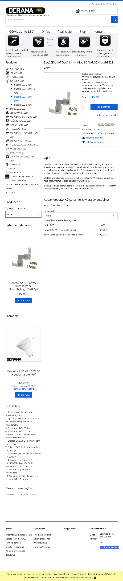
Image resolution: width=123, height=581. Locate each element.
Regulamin (10, 554)
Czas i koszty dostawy (15, 538)
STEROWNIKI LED (19, 112)
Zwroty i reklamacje (14, 546)
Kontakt (93, 538)
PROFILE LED (16, 76)
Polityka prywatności (15, 550)
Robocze (34, 494)
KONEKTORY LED (19, 124)
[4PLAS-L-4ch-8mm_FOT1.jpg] (62, 100)
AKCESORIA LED (18, 148)
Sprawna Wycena (41, 546)
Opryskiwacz (11, 494)
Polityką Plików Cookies (81, 574)
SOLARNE (10, 168)
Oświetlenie (23, 494)
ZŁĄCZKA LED (17, 80)
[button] (92, 137)
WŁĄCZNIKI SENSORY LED (23, 116)
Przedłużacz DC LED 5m (19, 428)
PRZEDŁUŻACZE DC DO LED (24, 144)
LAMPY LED (15, 164)
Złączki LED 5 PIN (23, 104)
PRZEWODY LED (18, 128)
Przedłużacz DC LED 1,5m (19, 431)
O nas (92, 534)
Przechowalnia (40, 542)
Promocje (10, 192)
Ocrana (96, 129)
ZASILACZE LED (17, 108)
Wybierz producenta (15, 208)
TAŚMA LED (16, 72)
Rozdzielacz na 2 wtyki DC (20, 459)
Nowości (9, 188)
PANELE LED (16, 172)
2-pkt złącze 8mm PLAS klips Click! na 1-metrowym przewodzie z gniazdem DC (22, 421)
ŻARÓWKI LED (17, 152)
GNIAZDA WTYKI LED (20, 140)
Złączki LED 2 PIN (23, 84)
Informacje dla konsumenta (18, 534)
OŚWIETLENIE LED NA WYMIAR (21, 184)
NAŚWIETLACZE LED (20, 120)
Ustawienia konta (41, 538)
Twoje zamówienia (42, 534)
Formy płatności (13, 542)
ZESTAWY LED (17, 68)
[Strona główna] (25, 10)
